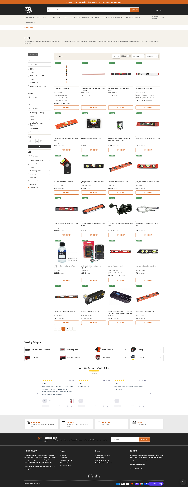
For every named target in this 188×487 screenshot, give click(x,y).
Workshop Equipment (79, 18)
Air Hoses (140, 358)
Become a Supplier (66, 465)
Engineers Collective (35, 483)
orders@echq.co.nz (140, 464)
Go (39, 146)
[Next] (150, 393)
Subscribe (144, 439)
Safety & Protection (60, 18)
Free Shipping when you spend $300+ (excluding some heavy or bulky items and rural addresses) (94, 2)
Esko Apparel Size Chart (102, 455)
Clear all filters (33, 54)
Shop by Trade (30, 22)
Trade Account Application (103, 463)
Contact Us (63, 457)
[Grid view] (114, 56)
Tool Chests (106, 358)
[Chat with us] (183, 482)
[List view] (118, 56)
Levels (31, 27)
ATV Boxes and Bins (73, 358)
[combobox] (93, 9)
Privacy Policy (64, 463)
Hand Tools (28, 18)
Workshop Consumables (112, 18)
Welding (140, 350)
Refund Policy (99, 457)
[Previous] (37, 393)
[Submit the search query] (29, 64)
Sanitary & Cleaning (132, 18)
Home (26, 27)
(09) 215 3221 (139, 468)
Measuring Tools (72, 350)
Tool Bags (35, 358)
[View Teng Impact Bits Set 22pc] (71, 401)
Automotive (95, 18)
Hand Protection (107, 350)
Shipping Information (102, 460)
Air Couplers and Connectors (41, 350)
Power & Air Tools (43, 18)
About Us (63, 455)
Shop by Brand (154, 17)
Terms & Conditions (66, 460)
